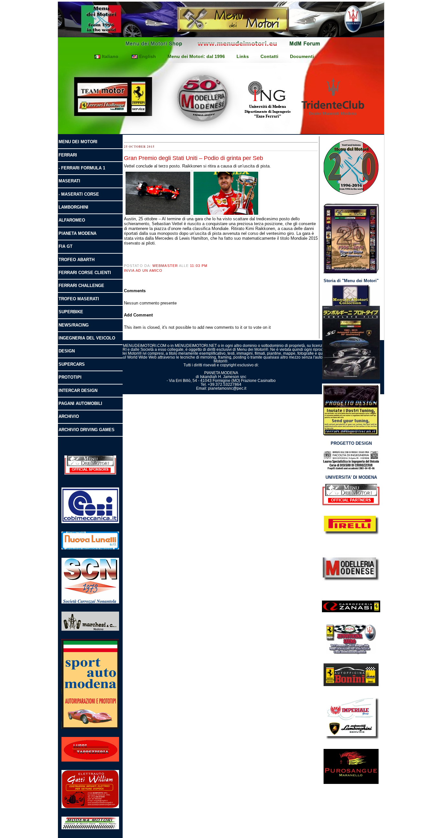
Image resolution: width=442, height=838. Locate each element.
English (147, 56)
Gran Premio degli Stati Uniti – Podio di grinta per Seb (193, 158)
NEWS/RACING (74, 325)
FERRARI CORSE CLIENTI (85, 272)
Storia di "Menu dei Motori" (351, 280)
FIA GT (65, 246)
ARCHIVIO (69, 416)
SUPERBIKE (71, 311)
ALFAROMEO (72, 220)
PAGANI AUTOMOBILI (80, 403)
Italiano (110, 56)
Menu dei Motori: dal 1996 (196, 56)
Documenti (302, 56)
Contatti (269, 56)
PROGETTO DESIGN (351, 443)
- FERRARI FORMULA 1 (82, 168)
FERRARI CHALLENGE (81, 285)
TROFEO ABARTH (76, 259)
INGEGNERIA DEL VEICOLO (87, 338)
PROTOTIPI (70, 377)
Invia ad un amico (143, 270)
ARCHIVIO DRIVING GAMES (87, 429)
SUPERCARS (72, 364)
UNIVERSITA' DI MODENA (351, 477)
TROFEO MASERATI (79, 298)
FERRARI (68, 155)
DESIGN (67, 351)
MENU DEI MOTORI (78, 141)
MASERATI (69, 180)
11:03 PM (198, 266)
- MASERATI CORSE (79, 194)
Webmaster (165, 266)
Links (243, 56)
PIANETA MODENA (77, 233)
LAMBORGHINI (73, 207)
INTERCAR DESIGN (78, 390)
